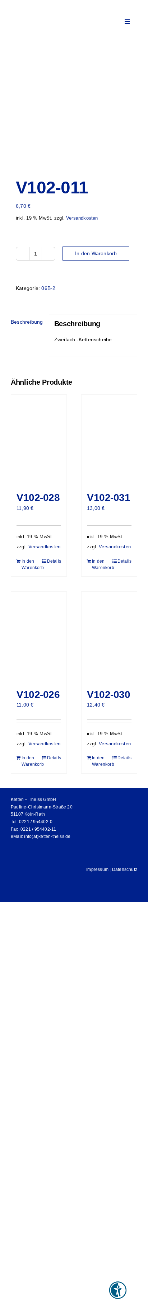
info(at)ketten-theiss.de (47, 836)
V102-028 (38, 497)
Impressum (97, 869)
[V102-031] (109, 439)
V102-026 (38, 694)
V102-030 (108, 694)
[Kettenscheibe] (74, 104)
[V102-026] (38, 636)
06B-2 (48, 288)
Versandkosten (82, 218)
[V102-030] (109, 636)
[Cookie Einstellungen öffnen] (13, 1304)
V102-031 (108, 497)
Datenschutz (124, 869)
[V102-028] (38, 439)
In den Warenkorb (96, 253)
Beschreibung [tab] (27, 322)
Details (54, 561)
